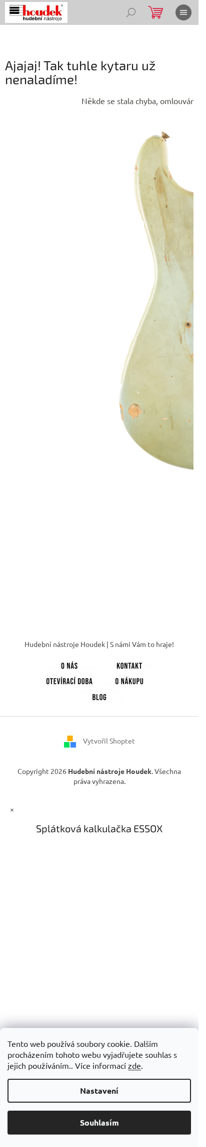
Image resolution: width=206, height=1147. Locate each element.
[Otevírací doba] (69, 679)
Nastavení (99, 1090)
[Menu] (184, 12)
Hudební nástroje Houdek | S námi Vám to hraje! (99, 643)
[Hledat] (131, 12)
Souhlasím (99, 1122)
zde (134, 1065)
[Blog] (99, 695)
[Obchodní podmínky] (129, 679)
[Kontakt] (129, 663)
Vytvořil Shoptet (109, 740)
